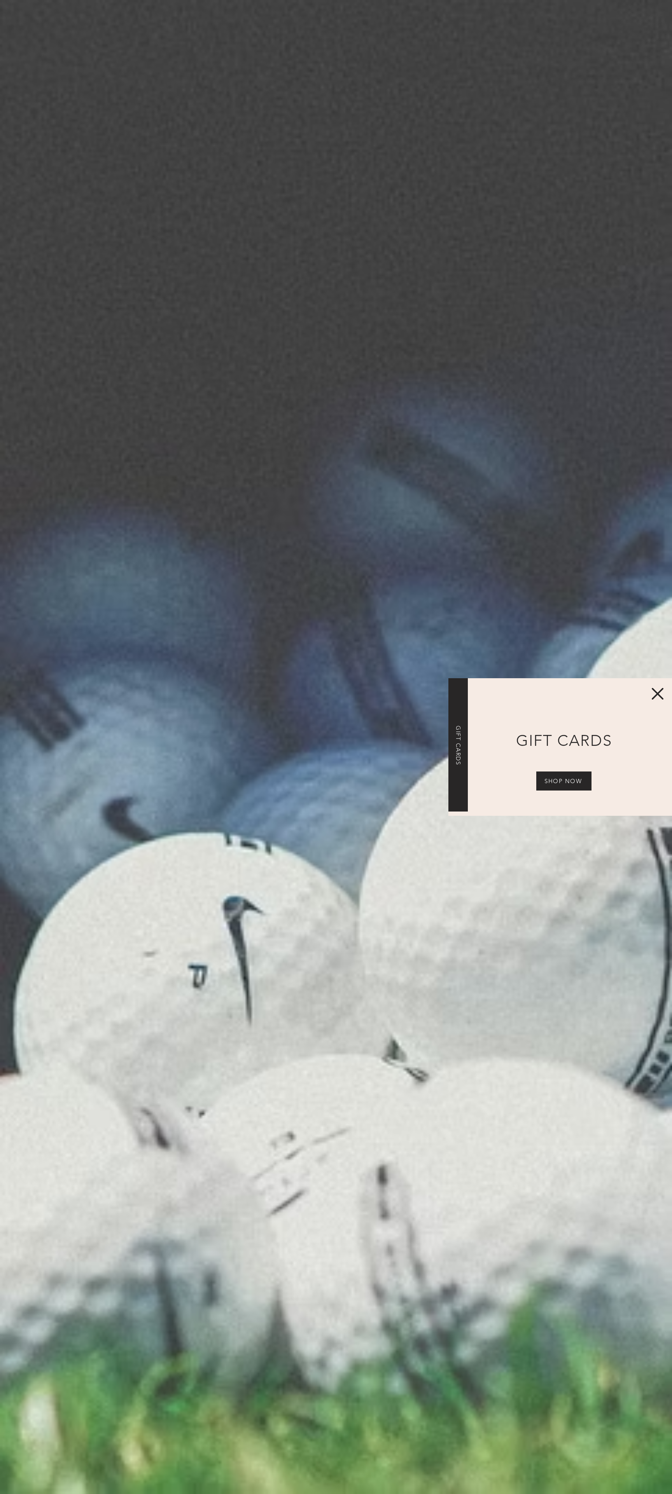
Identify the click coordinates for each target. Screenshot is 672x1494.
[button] (657, 694)
